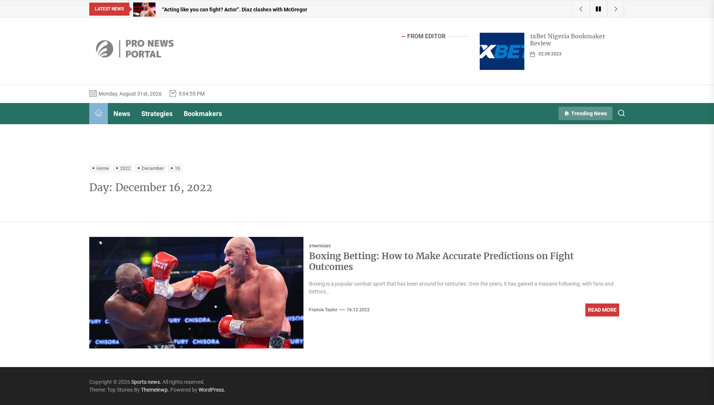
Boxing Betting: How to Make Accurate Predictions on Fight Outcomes (441, 261)
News (121, 114)
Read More (602, 310)
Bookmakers (203, 114)
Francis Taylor (323, 309)
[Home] (98, 113)
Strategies (157, 114)
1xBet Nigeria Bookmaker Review (567, 39)
